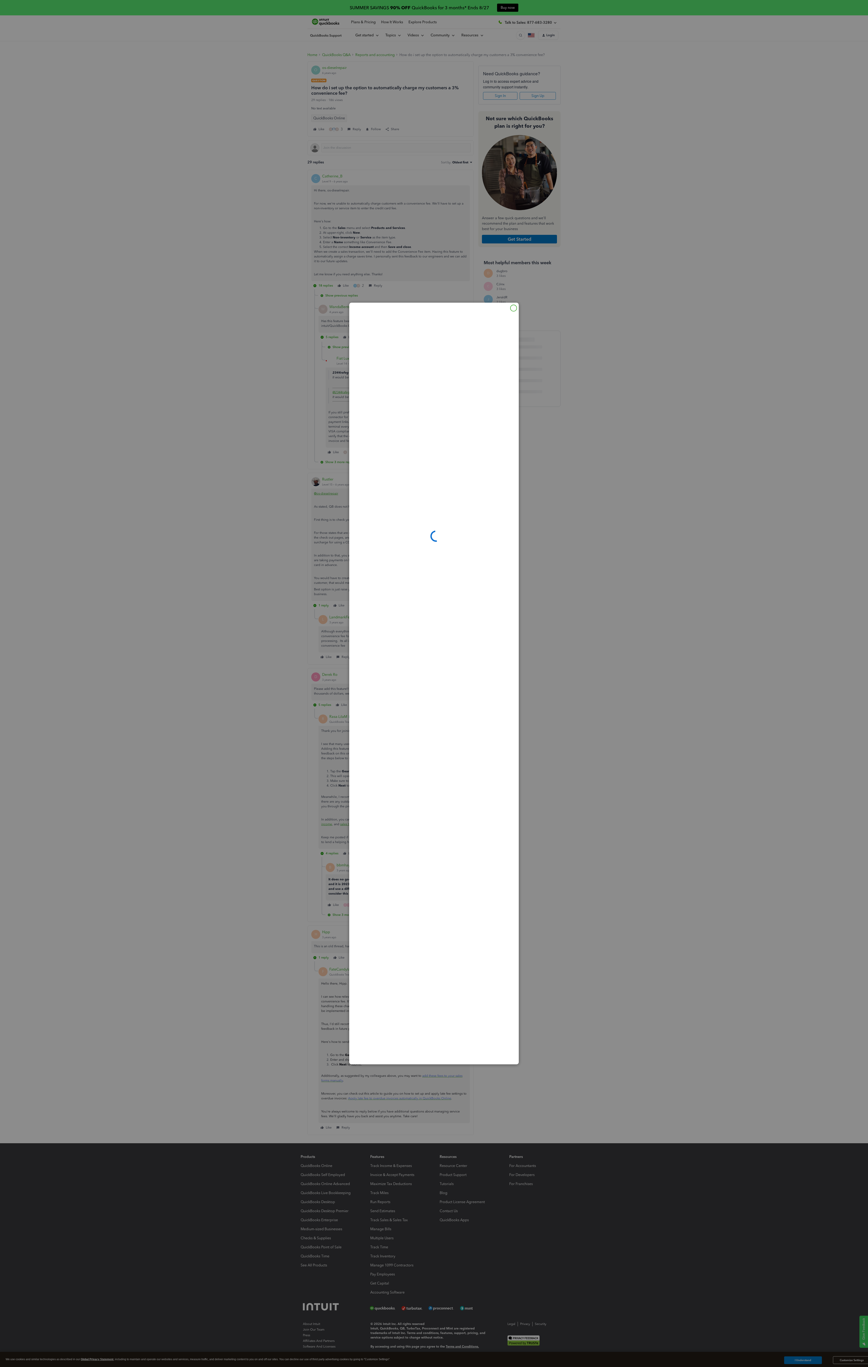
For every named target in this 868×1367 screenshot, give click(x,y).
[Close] (514, 308)
